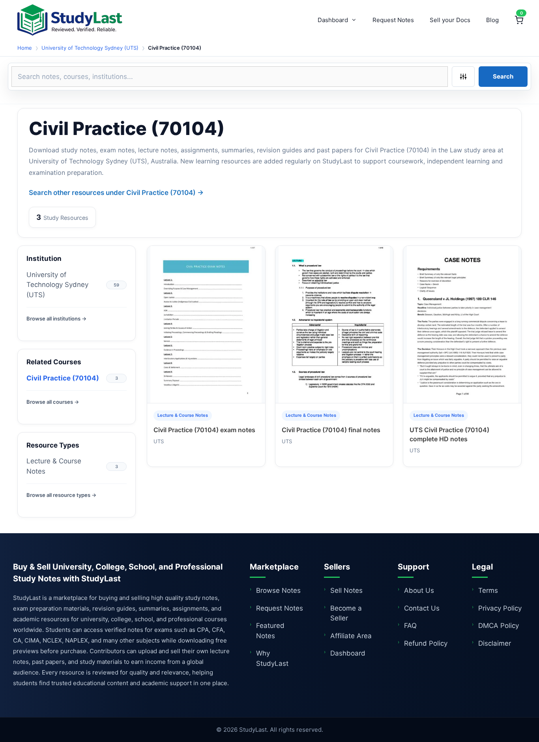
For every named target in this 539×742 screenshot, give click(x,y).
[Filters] (463, 76)
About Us (419, 590)
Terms (488, 590)
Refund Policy (425, 643)
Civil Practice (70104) (62, 378)
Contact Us (422, 608)
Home (24, 48)
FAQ (410, 626)
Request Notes (393, 20)
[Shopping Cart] (519, 20)
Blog (492, 20)
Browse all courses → (52, 402)
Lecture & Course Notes (53, 466)
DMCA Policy (498, 626)
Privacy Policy (500, 608)
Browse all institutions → (56, 318)
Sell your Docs (450, 20)
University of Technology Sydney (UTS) (89, 48)
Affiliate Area (351, 636)
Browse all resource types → (61, 495)
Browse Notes (278, 590)
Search (503, 76)
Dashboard (333, 20)
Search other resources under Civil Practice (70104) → (116, 193)
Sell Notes (346, 590)
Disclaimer (494, 643)
